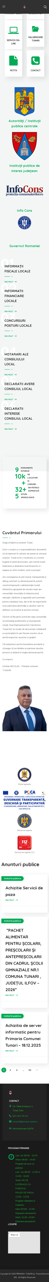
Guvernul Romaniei (24, 246)
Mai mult (8, 282)
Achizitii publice (12, 878)
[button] (45, 7)
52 (30, 1070)
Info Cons (24, 210)
